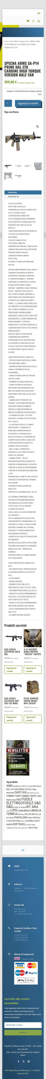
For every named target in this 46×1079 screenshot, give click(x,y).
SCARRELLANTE (33, 821)
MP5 (19, 814)
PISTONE (16, 821)
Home (6, 41)
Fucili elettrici (14, 41)
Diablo (14, 800)
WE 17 (26, 828)
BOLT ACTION (12, 789)
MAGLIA (27, 810)
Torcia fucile (21, 828)
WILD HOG (33, 827)
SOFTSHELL (19, 824)
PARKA (30, 818)
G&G (9, 806)
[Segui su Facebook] (18, 1061)
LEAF (8, 811)
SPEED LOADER (31, 825)
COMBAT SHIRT (28, 796)
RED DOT (22, 821)
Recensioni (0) (13, 196)
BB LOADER (29, 786)
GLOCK (15, 807)
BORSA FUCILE (25, 789)
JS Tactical (22, 807)
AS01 (24, 786)
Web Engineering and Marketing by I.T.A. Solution (22, 1070)
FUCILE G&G (32, 803)
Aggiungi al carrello (28, 103)
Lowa (20, 810)
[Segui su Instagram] (28, 1061)
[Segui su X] (23, 1061)
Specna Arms (24, 41)
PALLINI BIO (30, 814)
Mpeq (22, 814)
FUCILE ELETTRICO (19, 801)
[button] (37, 126)
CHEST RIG (20, 792)
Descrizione (12, 192)
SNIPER (9, 824)
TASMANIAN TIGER (11, 828)
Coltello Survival (34, 793)
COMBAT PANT (13, 796)
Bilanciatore (37, 786)
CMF (28, 793)
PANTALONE (20, 817)
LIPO (13, 810)
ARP (20, 786)
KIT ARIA (32, 807)
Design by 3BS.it (23, 1073)
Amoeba (16, 786)
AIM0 (9, 786)
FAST (19, 799)
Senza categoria (30, 91)
